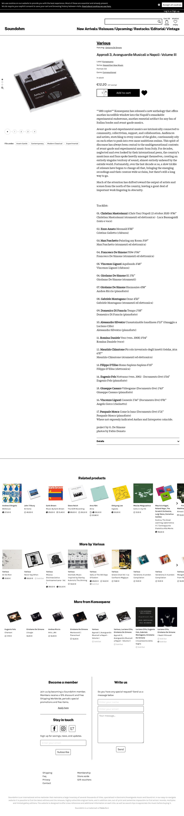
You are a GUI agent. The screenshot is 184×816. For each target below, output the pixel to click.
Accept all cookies (172, 4)
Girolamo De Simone (113, 47)
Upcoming (123, 29)
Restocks (141, 29)
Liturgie (29, 632)
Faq (44, 776)
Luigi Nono (159, 514)
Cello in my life (139, 509)
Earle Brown (51, 505)
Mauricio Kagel (161, 505)
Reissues (106, 29)
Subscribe (63, 752)
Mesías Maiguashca (142, 505)
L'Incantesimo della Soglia (144, 642)
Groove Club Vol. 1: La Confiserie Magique (120, 576)
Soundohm (14, 28)
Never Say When (31, 575)
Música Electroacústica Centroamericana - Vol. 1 (56, 579)
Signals (115, 509)
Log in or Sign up (171, 11)
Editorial (158, 29)
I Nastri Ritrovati (165, 635)
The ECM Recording (76, 509)
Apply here (63, 707)
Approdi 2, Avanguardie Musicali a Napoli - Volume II (123, 638)
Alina (92, 509)
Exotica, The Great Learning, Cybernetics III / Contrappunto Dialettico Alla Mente (164, 524)
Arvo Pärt (93, 505)
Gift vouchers (84, 779)
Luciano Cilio (126, 629)
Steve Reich (73, 505)
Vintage (172, 29)
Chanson (8, 632)
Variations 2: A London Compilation (164, 576)
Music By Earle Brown (55, 509)
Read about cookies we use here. (96, 6)
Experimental (72, 143)
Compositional (109, 72)
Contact (47, 783)
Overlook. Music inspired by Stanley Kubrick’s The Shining (77, 577)
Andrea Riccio (54, 629)
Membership (84, 772)
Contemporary (37, 143)
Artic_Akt (52, 632)
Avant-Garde (21, 143)
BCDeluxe (6, 509)
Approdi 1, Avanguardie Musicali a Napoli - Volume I (101, 635)
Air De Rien (7, 575)
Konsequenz (107, 61)
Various (103, 43)
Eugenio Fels (10, 629)
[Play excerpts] (7, 132)
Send (121, 749)
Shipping (47, 772)
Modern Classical (54, 143)
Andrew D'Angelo (9, 505)
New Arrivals (87, 29)
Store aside (83, 776)
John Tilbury (29, 505)
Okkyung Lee (117, 505)
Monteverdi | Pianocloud (75, 633)
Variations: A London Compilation (142, 576)
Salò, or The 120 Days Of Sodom (99, 576)
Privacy (46, 779)
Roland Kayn (160, 508)
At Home (27, 509)
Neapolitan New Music (113, 65)
